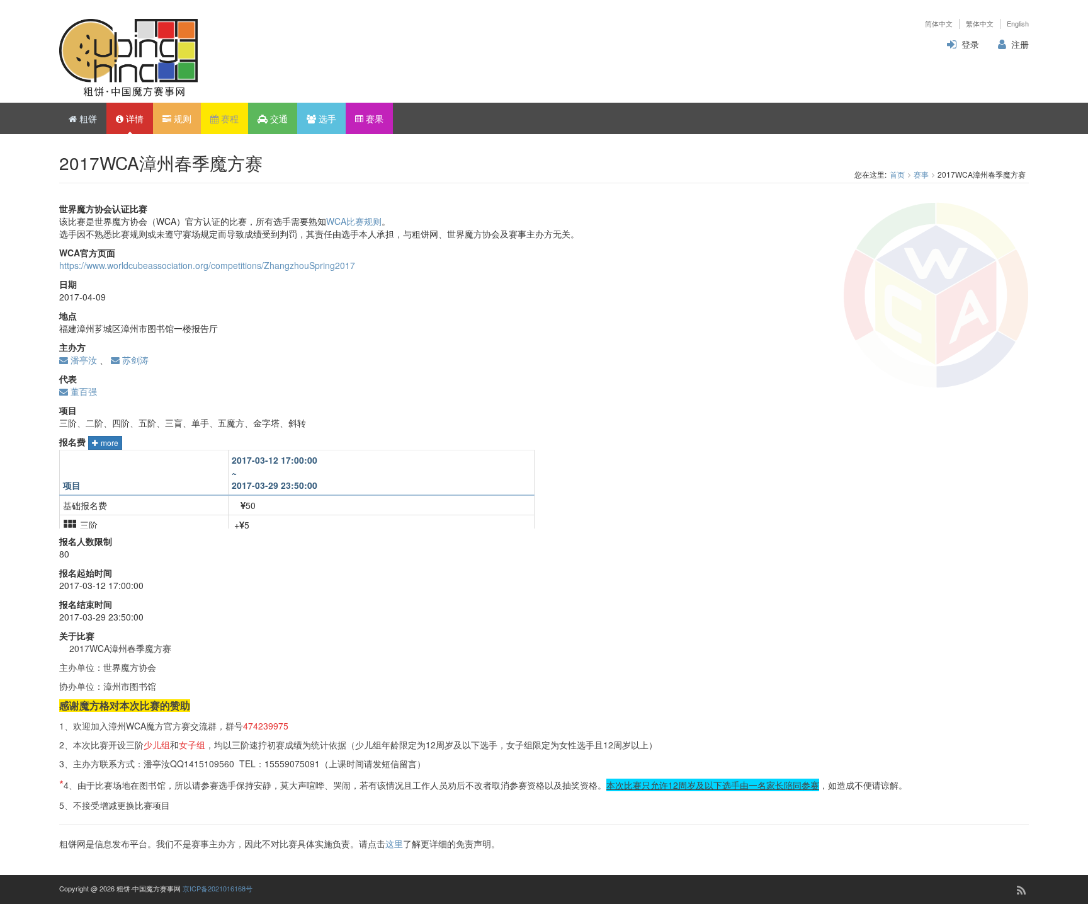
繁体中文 (980, 23)
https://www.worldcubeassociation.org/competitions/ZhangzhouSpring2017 (207, 265)
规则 (181, 118)
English (1018, 23)
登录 (970, 44)
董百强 (82, 391)
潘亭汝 (82, 359)
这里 (394, 843)
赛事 (921, 174)
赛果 (373, 118)
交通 (278, 118)
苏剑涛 (134, 359)
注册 (1020, 44)
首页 (897, 174)
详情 (133, 118)
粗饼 (87, 118)
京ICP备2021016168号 (217, 888)
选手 (326, 118)
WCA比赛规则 (354, 221)
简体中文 (939, 23)
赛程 (228, 118)
